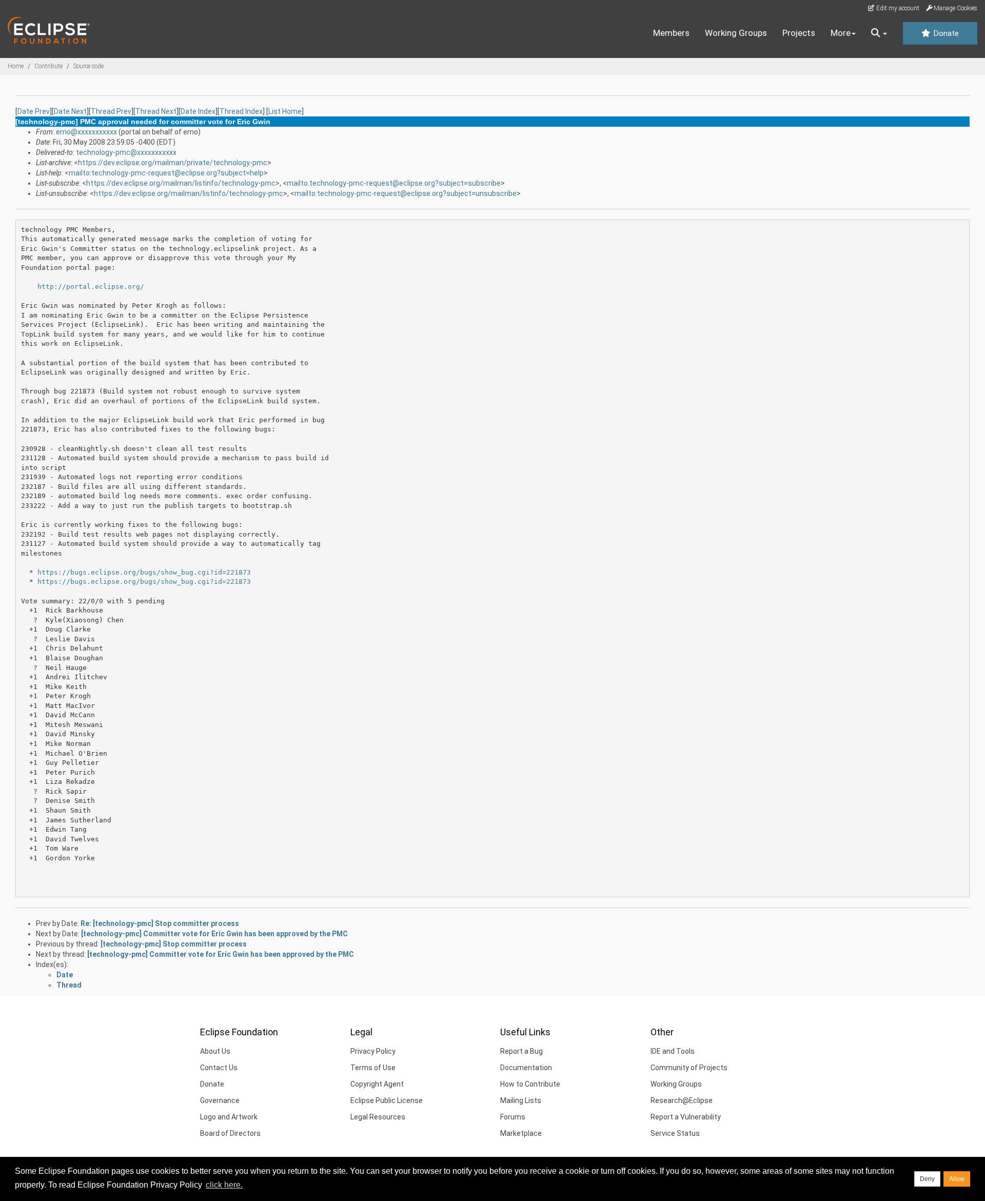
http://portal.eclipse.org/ (90, 286)
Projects (798, 33)
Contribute (48, 66)
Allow (956, 1179)
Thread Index (241, 111)
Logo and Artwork (229, 1117)
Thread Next (155, 111)
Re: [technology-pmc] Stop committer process (160, 923)
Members (671, 33)
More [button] (841, 33)
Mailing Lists (520, 1100)
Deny (927, 1179)
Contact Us (219, 1068)
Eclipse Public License (386, 1100)
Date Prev (33, 111)
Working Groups (736, 33)
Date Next (70, 111)
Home (16, 66)
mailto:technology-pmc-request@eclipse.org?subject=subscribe (394, 183)
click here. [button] (224, 1184)
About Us (215, 1051)
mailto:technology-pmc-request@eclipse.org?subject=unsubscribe (405, 193)
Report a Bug (521, 1051)
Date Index (198, 111)
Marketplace (521, 1133)
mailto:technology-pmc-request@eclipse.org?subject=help (166, 173)
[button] (879, 33)
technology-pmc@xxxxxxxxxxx (126, 152)
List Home (285, 111)
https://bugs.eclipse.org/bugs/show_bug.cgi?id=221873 (144, 572)
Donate (945, 33)
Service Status (675, 1133)
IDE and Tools (673, 1051)
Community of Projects (689, 1068)
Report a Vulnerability (686, 1117)
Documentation (526, 1068)
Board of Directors (230, 1133)
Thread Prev (111, 111)
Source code (88, 66)
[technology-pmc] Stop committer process (174, 944)
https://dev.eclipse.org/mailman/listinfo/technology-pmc (180, 183)
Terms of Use (373, 1068)
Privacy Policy (373, 1051)
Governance (220, 1100)
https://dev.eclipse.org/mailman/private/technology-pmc (172, 163)
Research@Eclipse (682, 1100)
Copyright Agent (377, 1084)
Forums (512, 1117)
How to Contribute (530, 1084)
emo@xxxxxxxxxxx (86, 132)
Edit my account (897, 8)
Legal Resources (377, 1117)
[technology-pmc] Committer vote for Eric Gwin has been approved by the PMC (214, 934)
